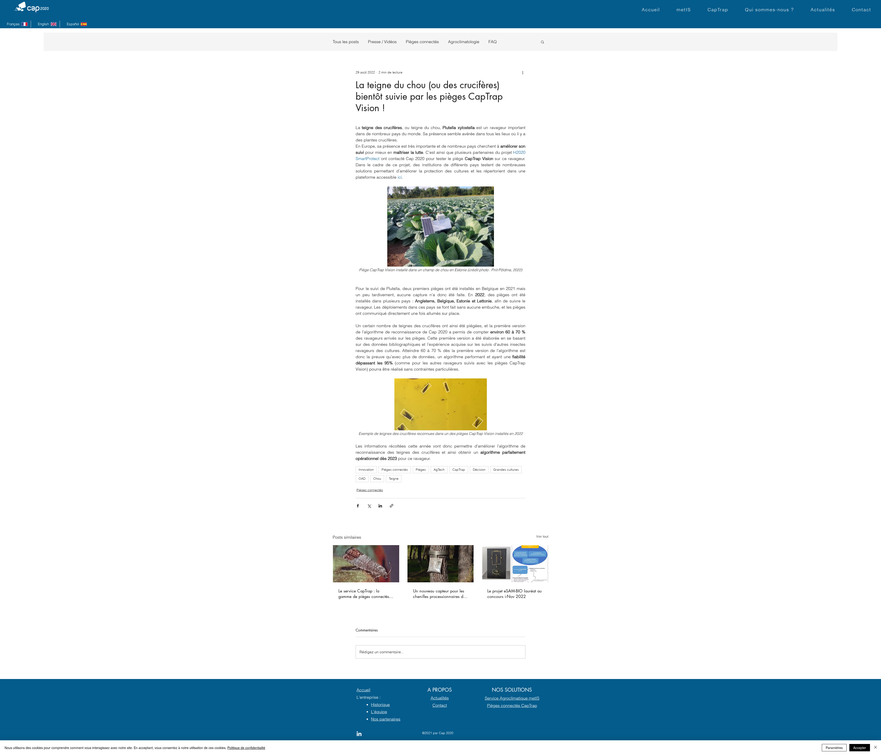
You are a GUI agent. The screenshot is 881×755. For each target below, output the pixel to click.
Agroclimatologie (463, 41)
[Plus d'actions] (522, 72)
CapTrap (458, 470)
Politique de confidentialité (246, 747)
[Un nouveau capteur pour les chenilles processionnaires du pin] (440, 563)
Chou (377, 478)
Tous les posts (346, 41)
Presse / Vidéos (382, 41)
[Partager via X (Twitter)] (369, 506)
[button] (542, 42)
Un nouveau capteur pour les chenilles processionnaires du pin (439, 593)
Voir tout (542, 536)
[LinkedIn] (359, 733)
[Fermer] (875, 747)
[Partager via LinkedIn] (380, 506)
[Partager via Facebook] (358, 506)
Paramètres (834, 747)
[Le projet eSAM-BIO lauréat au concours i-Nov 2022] (515, 563)
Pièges (421, 470)
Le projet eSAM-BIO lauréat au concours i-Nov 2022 (514, 593)
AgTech (439, 470)
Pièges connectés (422, 41)
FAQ (492, 41)
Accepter (859, 747)
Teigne (394, 478)
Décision (479, 470)
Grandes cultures (506, 470)
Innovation (366, 470)
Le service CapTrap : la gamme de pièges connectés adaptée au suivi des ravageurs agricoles (365, 593)
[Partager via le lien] (391, 506)
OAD (362, 478)
